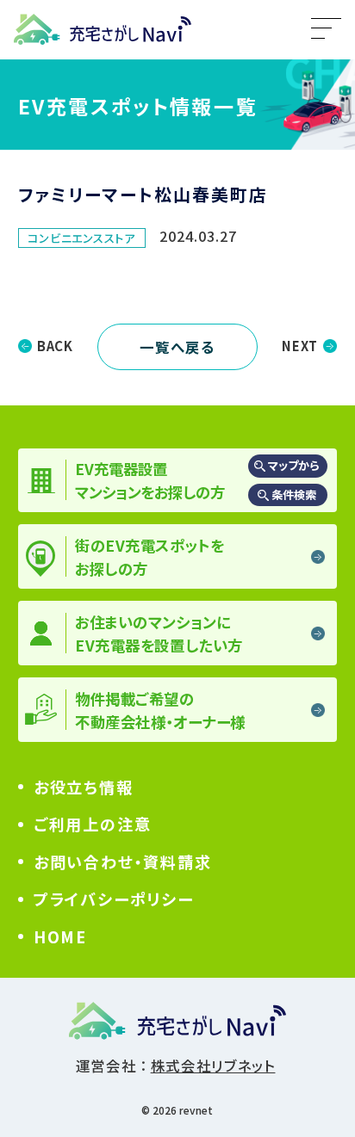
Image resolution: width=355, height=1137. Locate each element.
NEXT (300, 346)
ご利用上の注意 (93, 824)
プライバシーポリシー (114, 898)
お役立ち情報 (84, 787)
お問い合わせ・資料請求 (123, 861)
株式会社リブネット (213, 1065)
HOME (60, 936)
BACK (55, 346)
